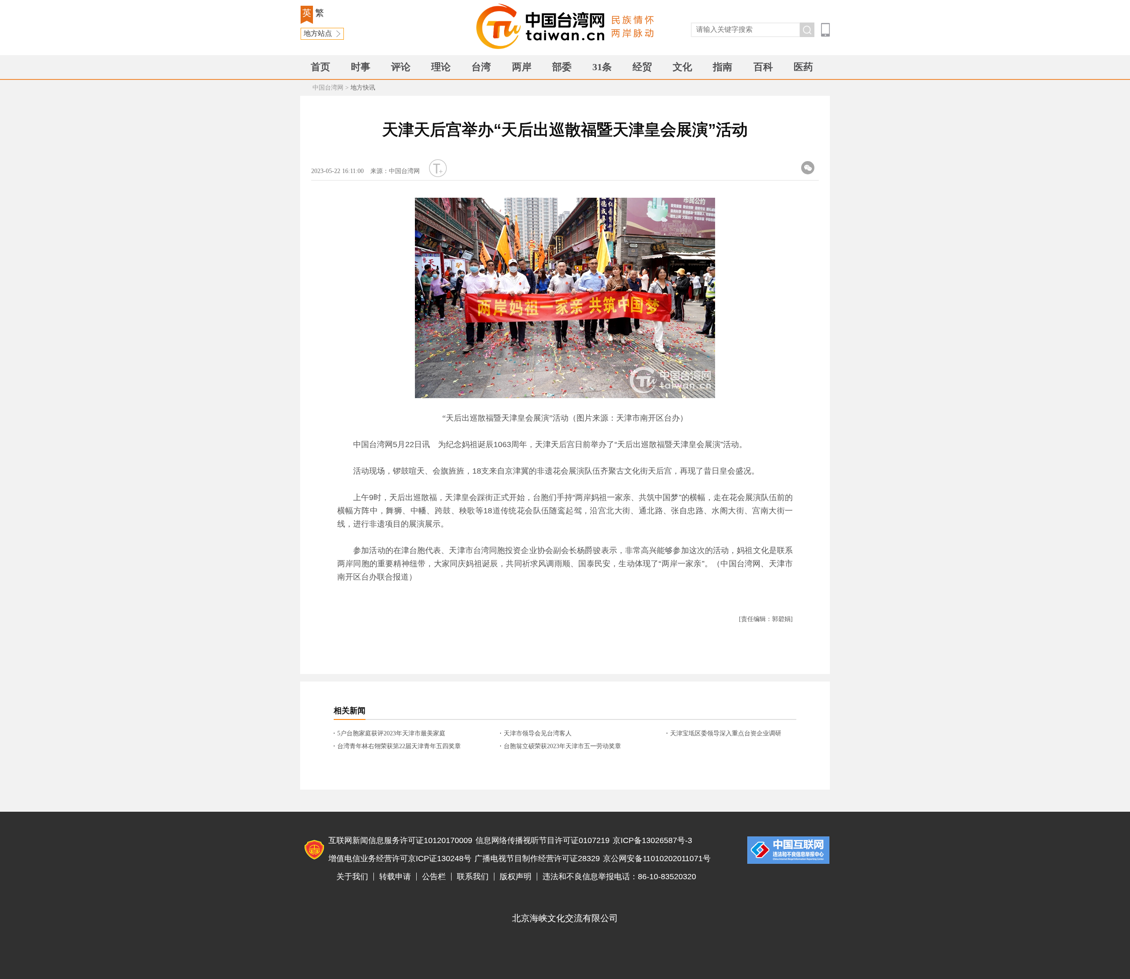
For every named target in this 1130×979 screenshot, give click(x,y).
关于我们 (352, 877)
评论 (401, 66)
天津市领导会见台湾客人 (538, 733)
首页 (320, 66)
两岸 (521, 66)
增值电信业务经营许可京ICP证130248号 (399, 858)
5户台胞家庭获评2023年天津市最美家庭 (391, 733)
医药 (803, 66)
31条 (602, 66)
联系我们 (473, 877)
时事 (360, 66)
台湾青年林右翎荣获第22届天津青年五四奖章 (399, 746)
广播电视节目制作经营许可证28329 (537, 858)
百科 (763, 66)
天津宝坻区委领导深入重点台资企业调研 (725, 733)
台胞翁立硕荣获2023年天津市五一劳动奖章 (562, 746)
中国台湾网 (328, 87)
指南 (722, 66)
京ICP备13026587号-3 (652, 840)
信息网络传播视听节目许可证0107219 (542, 840)
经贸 (642, 66)
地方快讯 (362, 87)
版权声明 (515, 877)
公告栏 (434, 877)
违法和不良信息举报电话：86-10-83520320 (619, 877)
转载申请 (395, 877)
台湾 (481, 66)
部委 (562, 66)
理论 (441, 66)
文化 (682, 66)
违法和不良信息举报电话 (788, 850)
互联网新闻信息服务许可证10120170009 (400, 840)
